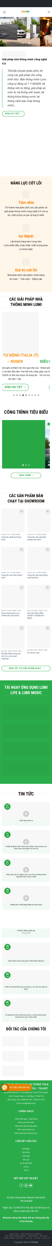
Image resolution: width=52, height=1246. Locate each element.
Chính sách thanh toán (26, 1129)
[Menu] (4, 12)
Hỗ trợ (26, 1170)
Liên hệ (45, 1238)
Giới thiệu (26, 1149)
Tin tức (26, 1167)
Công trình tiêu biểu (13, 1238)
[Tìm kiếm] (49, 12)
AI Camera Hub (33, 653)
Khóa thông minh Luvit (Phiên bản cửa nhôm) (10, 614)
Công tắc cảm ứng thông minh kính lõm (37, 576)
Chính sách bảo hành (26, 1122)
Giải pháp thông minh (15, 1236)
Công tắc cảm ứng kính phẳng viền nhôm (36, 538)
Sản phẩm (26, 1152)
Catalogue (33, 1236)
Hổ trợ (37, 1238)
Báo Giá (43, 1236)
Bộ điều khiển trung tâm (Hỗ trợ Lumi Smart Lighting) (11, 656)
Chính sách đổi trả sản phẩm (26, 1126)
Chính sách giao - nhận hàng (26, 1119)
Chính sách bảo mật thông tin (26, 1133)
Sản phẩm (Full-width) (31, 1234)
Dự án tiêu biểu (26, 1163)
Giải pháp (26, 1156)
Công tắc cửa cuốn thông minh (11, 576)
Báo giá (26, 1160)
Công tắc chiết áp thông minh (11, 538)
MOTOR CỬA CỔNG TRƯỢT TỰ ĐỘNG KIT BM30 (35, 615)
